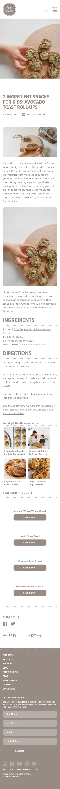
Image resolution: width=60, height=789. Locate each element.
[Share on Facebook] (5, 624)
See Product (30, 517)
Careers (7, 684)
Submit (19, 751)
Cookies (36, 769)
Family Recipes (10, 672)
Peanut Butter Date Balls (33, 409)
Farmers (7, 663)
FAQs (5, 676)
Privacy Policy (9, 769)
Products (8, 659)
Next (32, 636)
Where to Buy (10, 680)
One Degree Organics (9, 9)
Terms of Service (24, 769)
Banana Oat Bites (13, 413)
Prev (12, 636)
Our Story (8, 655)
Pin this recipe (36, 114)
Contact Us (9, 688)
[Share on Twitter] (12, 624)
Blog (5, 667)
